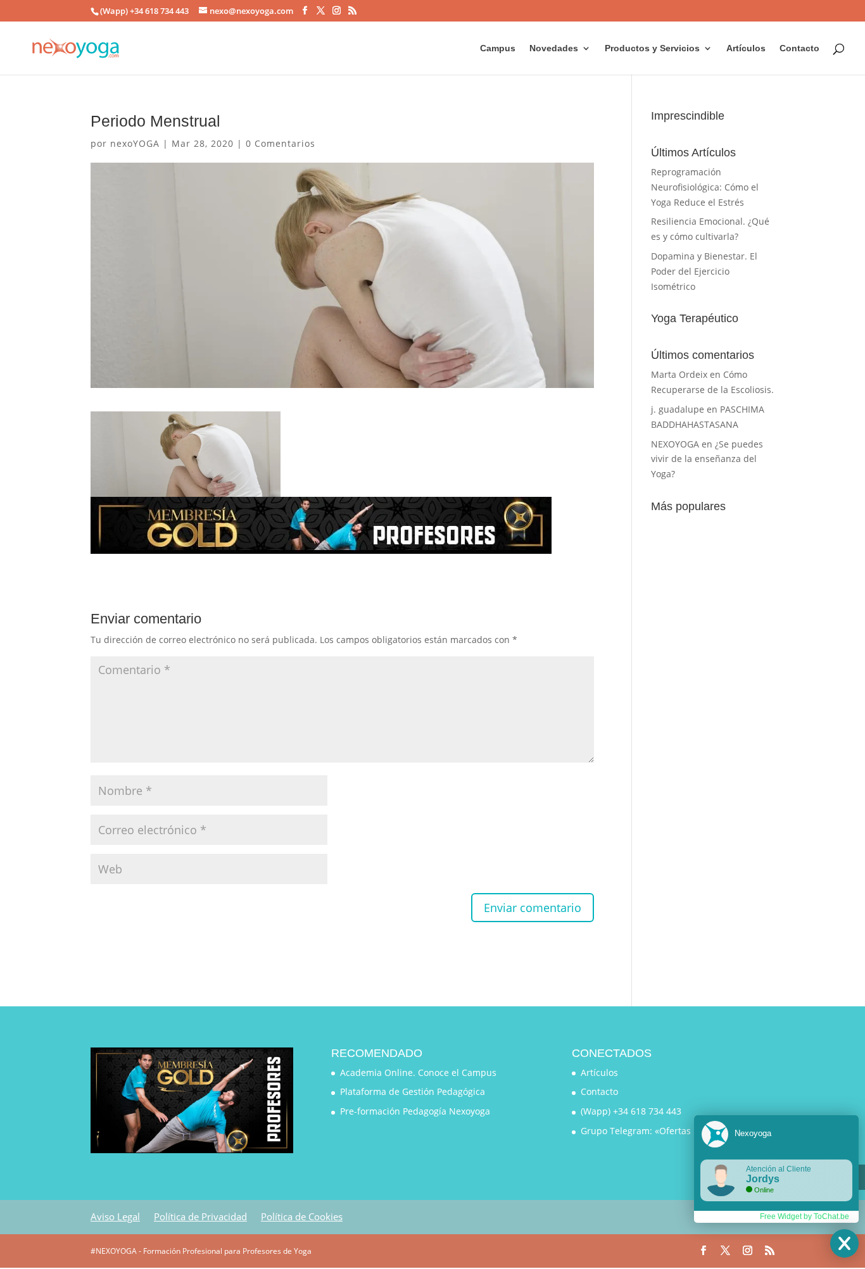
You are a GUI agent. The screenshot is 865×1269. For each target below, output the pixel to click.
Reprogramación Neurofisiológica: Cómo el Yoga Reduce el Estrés (705, 187)
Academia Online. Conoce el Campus (418, 1072)
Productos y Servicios (652, 48)
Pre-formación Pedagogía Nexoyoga (415, 1111)
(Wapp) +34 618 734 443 (631, 1111)
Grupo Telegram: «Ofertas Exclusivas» (661, 1131)
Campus (497, 48)
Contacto (799, 48)
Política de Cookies (302, 1216)
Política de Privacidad (200, 1216)
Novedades (553, 48)
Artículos (746, 48)
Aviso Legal (115, 1216)
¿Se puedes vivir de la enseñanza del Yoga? (707, 459)
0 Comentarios (280, 143)
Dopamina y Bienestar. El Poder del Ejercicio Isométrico (704, 271)
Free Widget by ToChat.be (804, 1216)
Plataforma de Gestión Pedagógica (412, 1091)
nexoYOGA (135, 143)
